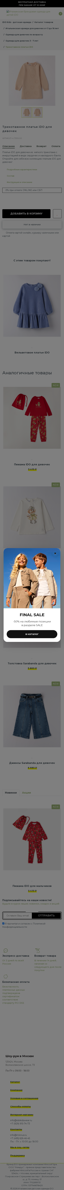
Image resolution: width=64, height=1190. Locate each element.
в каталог (32, 634)
